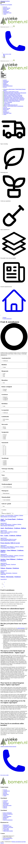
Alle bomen (5, 800)
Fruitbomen (5, 82)
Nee (4, 471)
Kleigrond (5, 397)
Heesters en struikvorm (8, 814)
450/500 (5, 463)
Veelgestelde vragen (7, 12)
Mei (4, 375)
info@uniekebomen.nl (7, 838)
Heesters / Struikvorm (19, 99)
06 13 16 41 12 (6, 839)
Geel (4, 406)
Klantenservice (6, 11)
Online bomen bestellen (8, 830)
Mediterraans (5, 84)
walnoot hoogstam (21, 628)
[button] (2, 512)
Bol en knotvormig (18, 95)
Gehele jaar (5, 360)
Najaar (4, 437)
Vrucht (4, 428)
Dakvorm (20, 96)
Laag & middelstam (7, 816)
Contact (4, 13)
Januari (4, 436)
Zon (4, 420)
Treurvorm (17, 94)
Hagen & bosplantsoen (8, 85)
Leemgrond (5, 398)
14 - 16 (4, 449)
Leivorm (5, 80)
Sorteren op (4, 513)
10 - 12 (4, 446)
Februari (5, 434)
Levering (5, 10)
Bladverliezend (6, 493)
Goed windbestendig (7, 486)
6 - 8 (4, 445)
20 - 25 (4, 454)
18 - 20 (4, 453)
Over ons (5, 6)
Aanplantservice (6, 790)
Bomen (4, 317)
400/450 (5, 462)
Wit (4, 382)
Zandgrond (5, 399)
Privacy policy (6, 828)
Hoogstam (17, 101)
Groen (4, 367)
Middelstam (5, 480)
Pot (3, 506)
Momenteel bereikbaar (5, 1)
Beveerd (5, 87)
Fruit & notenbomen (20, 98)
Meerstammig (6, 81)
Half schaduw (6, 419)
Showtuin (5, 793)
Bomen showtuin (6, 8)
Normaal (5, 389)
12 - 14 (4, 447)
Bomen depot (6, 9)
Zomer (4, 438)
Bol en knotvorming (7, 805)
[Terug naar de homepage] (14, 314)
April (4, 373)
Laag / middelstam (8, 102)
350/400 (5, 460)
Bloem (4, 427)
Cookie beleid (6, 829)
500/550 (5, 464)
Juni (4, 376)
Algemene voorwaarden (8, 827)
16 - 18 (4, 451)
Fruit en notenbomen (7, 812)
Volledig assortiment (5, 746)
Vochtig (4, 390)
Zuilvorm (21, 97)
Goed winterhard (6, 499)
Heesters (5, 83)
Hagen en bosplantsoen (18, 106)
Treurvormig (5, 804)
